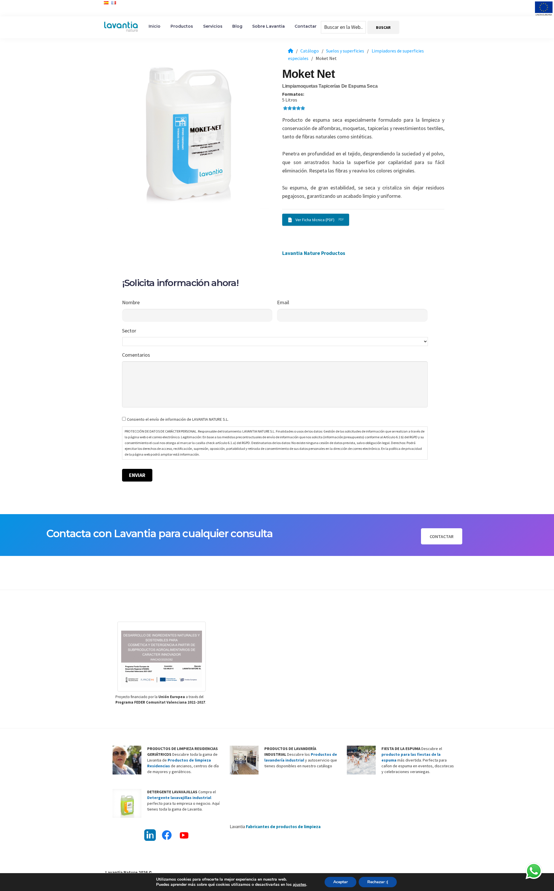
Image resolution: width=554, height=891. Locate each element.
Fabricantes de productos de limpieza (283, 826)
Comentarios (136, 354)
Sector (129, 330)
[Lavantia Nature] (290, 51)
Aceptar (340, 882)
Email (283, 302)
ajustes (299, 884)
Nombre (131, 302)
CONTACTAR (442, 536)
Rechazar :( (377, 882)
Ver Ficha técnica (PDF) (314, 219)
